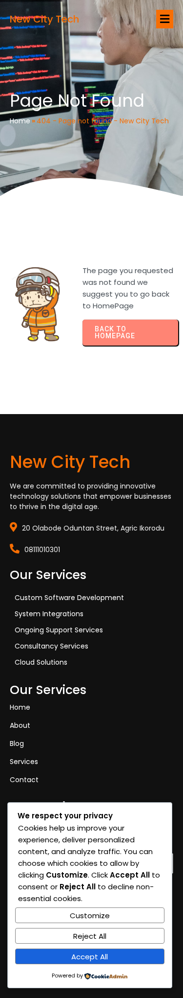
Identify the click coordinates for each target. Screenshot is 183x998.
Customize (90, 915)
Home (20, 121)
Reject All (89, 936)
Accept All (89, 957)
